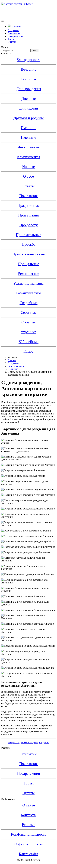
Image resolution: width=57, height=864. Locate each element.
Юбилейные (28, 342)
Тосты (11, 39)
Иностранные (28, 147)
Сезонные (29, 312)
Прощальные (28, 264)
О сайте (28, 805)
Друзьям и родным (28, 118)
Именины (28, 128)
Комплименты (28, 157)
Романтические (28, 293)
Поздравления (15, 36)
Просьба (28, 244)
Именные (28, 137)
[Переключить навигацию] (2, 21)
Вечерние (28, 69)
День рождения (28, 89)
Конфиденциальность (28, 834)
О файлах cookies (28, 844)
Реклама (28, 825)
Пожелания (14, 33)
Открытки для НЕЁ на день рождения (28, 742)
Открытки (13, 30)
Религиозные (28, 273)
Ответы (29, 186)
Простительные (28, 235)
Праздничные (29, 205)
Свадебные (29, 303)
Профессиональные (29, 254)
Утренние (28, 332)
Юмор (28, 351)
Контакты (28, 815)
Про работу (28, 225)
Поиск (4, 47)
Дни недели (28, 108)
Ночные (28, 167)
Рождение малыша (29, 283)
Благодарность (28, 60)
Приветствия (28, 215)
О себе (28, 176)
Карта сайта (28, 854)
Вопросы (28, 79)
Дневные (28, 98)
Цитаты (12, 41)
